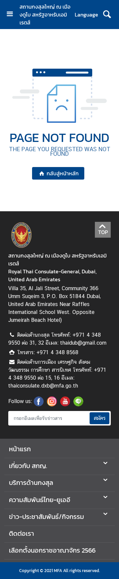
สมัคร (99, 418)
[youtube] (65, 404)
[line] (78, 404)
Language (86, 14)
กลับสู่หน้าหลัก (63, 173)
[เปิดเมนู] (12, 14)
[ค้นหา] (107, 14)
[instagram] (52, 404)
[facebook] (38, 404)
